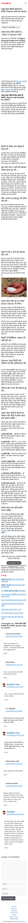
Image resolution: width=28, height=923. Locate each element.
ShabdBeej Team (13, 684)
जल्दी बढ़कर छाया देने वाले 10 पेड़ (11, 609)
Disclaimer (14, 910)
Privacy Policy (14, 912)
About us (14, 906)
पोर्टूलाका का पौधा (6, 579)
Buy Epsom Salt (14, 563)
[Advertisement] (14, 65)
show (17, 27)
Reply (5, 653)
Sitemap (14, 914)
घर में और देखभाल (13, 591)
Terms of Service (14, 916)
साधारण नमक (9, 89)
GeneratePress (22, 921)
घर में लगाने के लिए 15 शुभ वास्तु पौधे (12, 613)
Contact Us (14, 908)
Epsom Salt (13, 566)
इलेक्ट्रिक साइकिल (14, 918)
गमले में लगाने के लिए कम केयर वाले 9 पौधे (13, 600)
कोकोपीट (4, 530)
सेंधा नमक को (20, 81)
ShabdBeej (6, 3)
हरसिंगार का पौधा (6, 585)
